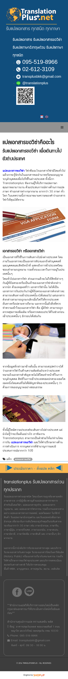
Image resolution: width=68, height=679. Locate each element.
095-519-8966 (40, 62)
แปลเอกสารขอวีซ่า (14, 170)
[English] (46, 117)
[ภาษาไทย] (42, 117)
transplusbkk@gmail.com (41, 76)
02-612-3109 (38, 69)
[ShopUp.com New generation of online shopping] (38, 675)
